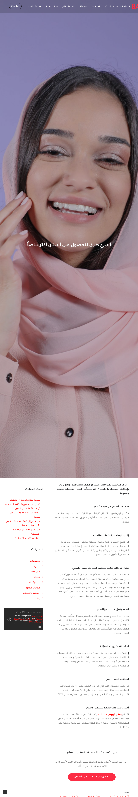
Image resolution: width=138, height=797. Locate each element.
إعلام (37, 599)
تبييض (108, 7)
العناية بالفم (68, 7)
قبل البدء (95, 7)
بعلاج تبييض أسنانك (110, 714)
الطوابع (36, 567)
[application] (23, 619)
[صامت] (33, 628)
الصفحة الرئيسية (121, 7)
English (15, 6)
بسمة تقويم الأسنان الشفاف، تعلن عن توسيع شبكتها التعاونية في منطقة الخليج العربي (22, 504)
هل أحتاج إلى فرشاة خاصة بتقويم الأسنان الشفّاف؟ (23, 523)
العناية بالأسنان (34, 7)
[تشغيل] (6, 628)
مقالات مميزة (52, 7)
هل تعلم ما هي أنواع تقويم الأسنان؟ (26, 532)
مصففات (82, 7)
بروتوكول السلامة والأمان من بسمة (25, 515)
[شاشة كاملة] (37, 628)
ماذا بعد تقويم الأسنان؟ (27, 538)
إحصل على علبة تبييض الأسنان (91, 777)
